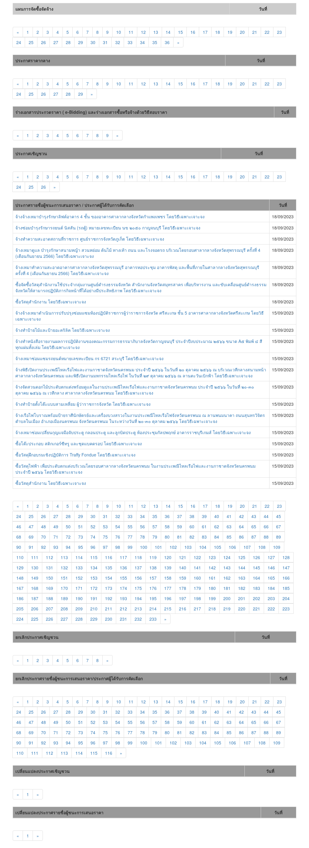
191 (93, 598)
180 (212, 588)
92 (43, 547)
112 (49, 557)
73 (80, 537)
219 (227, 609)
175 (138, 588)
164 (256, 578)
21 (254, 32)
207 (49, 609)
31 (105, 42)
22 (267, 32)
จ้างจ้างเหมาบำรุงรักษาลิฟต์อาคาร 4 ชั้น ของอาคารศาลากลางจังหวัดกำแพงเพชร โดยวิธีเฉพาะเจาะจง (110, 216)
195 (153, 598)
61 (204, 526)
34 (142, 42)
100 (143, 547)
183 (256, 588)
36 (167, 42)
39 (204, 516)
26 (43, 42)
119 (153, 557)
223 (286, 609)
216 (182, 609)
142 (212, 568)
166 (286, 578)
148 (20, 578)
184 (271, 588)
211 (108, 609)
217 (197, 609)
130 (34, 568)
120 (167, 557)
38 (192, 516)
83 (204, 537)
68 (18, 537)
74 (93, 537)
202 (256, 598)
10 (118, 32)
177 (167, 588)
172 (93, 588)
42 (241, 516)
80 (167, 537)
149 (34, 578)
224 (20, 619)
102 (173, 547)
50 (68, 526)
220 (241, 609)
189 (64, 598)
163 (241, 578)
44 (266, 516)
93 (55, 547)
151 (64, 578)
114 (79, 557)
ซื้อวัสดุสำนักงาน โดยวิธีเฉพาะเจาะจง (50, 302)
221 (256, 609)
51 (80, 526)
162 (227, 578)
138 (153, 568)
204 (286, 598)
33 (130, 42)
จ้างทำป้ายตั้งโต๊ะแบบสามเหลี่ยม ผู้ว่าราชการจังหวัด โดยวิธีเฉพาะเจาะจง (83, 404)
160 (197, 578)
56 (142, 526)
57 (154, 526)
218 (212, 609)
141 (197, 568)
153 (93, 578)
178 (182, 588)
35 (154, 42)
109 (276, 547)
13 (155, 32)
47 (31, 526)
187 (34, 598)
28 (68, 42)
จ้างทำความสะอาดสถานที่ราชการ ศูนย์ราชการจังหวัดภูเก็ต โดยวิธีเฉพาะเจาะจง (89, 239)
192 (108, 598)
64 (241, 526)
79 (154, 537)
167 (20, 588)
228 (79, 619)
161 (212, 578)
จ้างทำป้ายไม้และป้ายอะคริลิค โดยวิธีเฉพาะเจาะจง (62, 330)
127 (271, 557)
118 (138, 557)
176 (153, 588)
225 (34, 619)
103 (188, 547)
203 (271, 598)
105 (217, 547)
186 (20, 598)
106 (232, 547)
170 (64, 588)
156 (138, 578)
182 (241, 588)
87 (253, 537)
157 (153, 578)
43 (253, 516)
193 (123, 598)
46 (18, 526)
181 (227, 588)
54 (117, 526)
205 (20, 609)
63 (229, 526)
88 (266, 537)
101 (158, 547)
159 (182, 578)
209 (79, 609)
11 (131, 32)
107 (247, 547)
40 (216, 516)
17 (205, 32)
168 (34, 588)
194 (138, 598)
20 (242, 32)
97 (105, 547)
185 (286, 588)
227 (64, 619)
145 (256, 568)
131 (49, 568)
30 (93, 42)
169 (49, 588)
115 (93, 557)
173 (108, 588)
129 (20, 568)
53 (105, 526)
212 (123, 609)
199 (212, 598)
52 (93, 526)
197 (182, 598)
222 (271, 609)
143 (227, 568)
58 (167, 526)
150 (49, 578)
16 (192, 32)
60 (192, 526)
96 (93, 547)
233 (153, 619)
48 (43, 526)
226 (49, 619)
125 (241, 557)
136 (123, 568)
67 (278, 526)
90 (18, 547)
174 (123, 588)
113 (64, 557)
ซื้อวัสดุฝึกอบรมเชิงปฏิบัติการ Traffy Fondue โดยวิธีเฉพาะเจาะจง (75, 455)
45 (278, 516)
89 (278, 537)
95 (80, 547)
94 (68, 547)
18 (217, 32)
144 (241, 568)
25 (31, 42)
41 (229, 516)
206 (34, 609)
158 (167, 578)
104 (202, 547)
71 (55, 537)
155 (123, 578)
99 (130, 547)
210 (93, 609)
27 (55, 42)
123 (212, 557)
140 (182, 568)
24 (18, 42)
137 (138, 568)
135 (108, 568)
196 (167, 598)
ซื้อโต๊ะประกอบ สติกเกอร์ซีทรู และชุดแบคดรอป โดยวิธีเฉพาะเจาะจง (78, 443)
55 (130, 526)
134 (93, 568)
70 (43, 537)
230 (108, 619)
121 (182, 557)
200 (227, 598)
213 (138, 609)
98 (117, 547)
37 (179, 516)
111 (34, 557)
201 (241, 598)
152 (79, 578)
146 (271, 568)
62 (216, 526)
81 (179, 537)
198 (197, 598)
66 (266, 526)
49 (55, 526)
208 (64, 609)
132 (64, 568)
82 (192, 537)
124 (227, 557)
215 (167, 609)
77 (130, 537)
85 (229, 537)
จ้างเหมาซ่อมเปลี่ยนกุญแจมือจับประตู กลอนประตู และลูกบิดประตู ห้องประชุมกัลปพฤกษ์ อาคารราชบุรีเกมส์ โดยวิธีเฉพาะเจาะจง (133, 432)
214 (153, 609)
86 (241, 537)
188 (49, 598)
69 (31, 537)
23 (279, 32)
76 (117, 537)
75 (105, 537)
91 (31, 547)
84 (216, 537)
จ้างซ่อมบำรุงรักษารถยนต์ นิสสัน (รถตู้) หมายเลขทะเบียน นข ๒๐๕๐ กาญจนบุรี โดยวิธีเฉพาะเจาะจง (107, 228)
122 (197, 557)
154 (108, 578)
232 (138, 619)
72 (68, 537)
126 (256, 557)
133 (79, 568)
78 (142, 537)
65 (253, 526)
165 (271, 578)
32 (117, 42)
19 (230, 32)
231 (123, 619)
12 (143, 32)
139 (167, 568)
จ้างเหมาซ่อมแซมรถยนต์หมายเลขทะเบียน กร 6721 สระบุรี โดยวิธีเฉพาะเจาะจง (89, 358)
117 (123, 557)
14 (168, 32)
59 (179, 526)
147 (286, 568)
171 (79, 588)
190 (79, 598)
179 (197, 588)
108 (262, 547)
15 (180, 32)
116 (108, 557)
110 (20, 557)
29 (80, 42)
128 (286, 557)
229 (93, 619)
